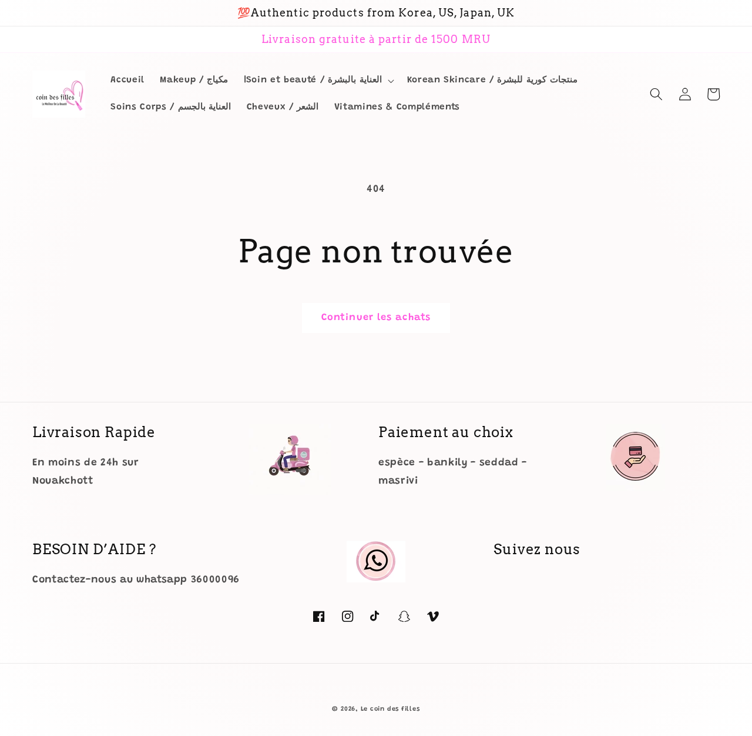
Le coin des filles (390, 709)
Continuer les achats (376, 317)
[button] (318, 80)
